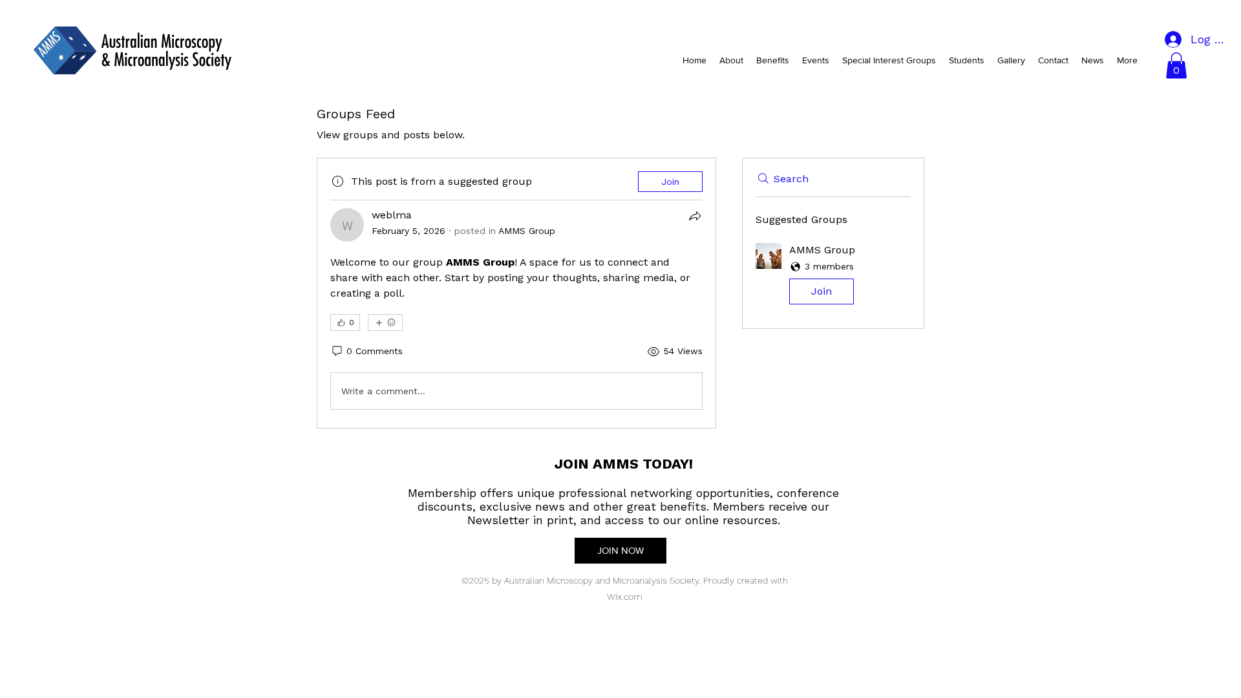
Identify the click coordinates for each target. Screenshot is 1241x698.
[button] (1176, 65)
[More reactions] (385, 322)
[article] (516, 293)
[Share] (695, 216)
